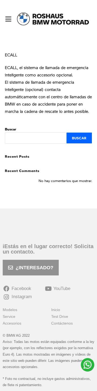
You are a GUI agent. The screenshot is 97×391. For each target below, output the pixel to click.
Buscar (10, 129)
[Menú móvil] (8, 19)
